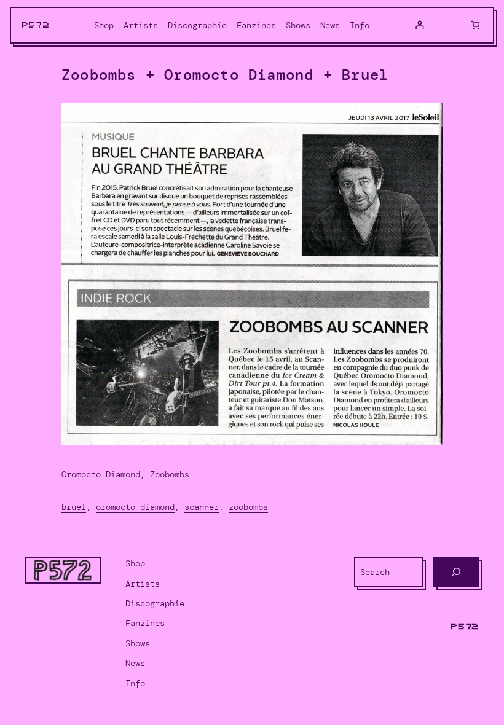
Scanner (201, 506)
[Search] (456, 572)
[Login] (419, 25)
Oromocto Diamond (100, 474)
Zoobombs (169, 474)
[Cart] (475, 25)
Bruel (73, 506)
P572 (36, 25)
